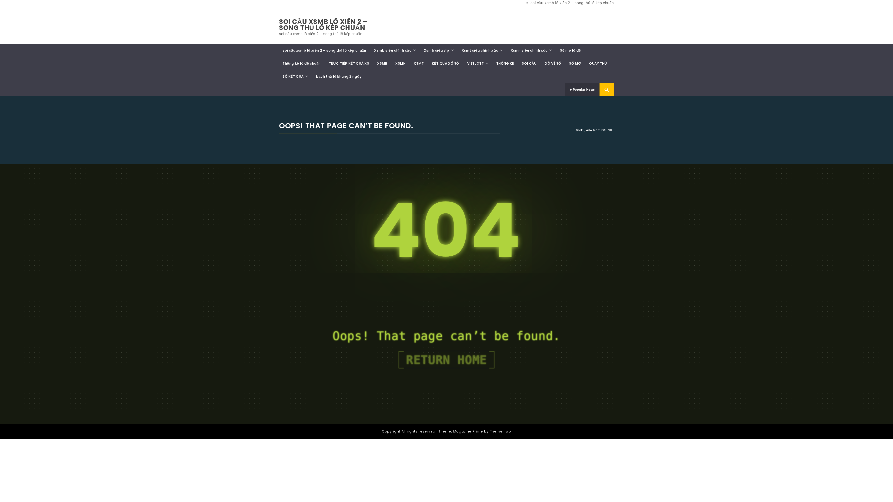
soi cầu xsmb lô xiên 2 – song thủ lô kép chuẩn (572, 3)
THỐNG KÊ (505, 63)
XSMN (400, 63)
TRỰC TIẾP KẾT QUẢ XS (349, 63)
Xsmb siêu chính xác (392, 50)
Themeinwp (500, 431)
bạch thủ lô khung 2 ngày (338, 76)
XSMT (419, 63)
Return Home (446, 360)
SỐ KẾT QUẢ (293, 76)
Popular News (583, 89)
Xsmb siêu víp (436, 50)
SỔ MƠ (575, 63)
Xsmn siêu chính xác (529, 50)
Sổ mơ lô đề (570, 50)
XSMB (382, 63)
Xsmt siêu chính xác (480, 50)
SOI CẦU (529, 63)
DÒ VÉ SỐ (553, 63)
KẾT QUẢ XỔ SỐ (445, 63)
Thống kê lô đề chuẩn (302, 63)
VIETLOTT (475, 63)
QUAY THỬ (598, 63)
